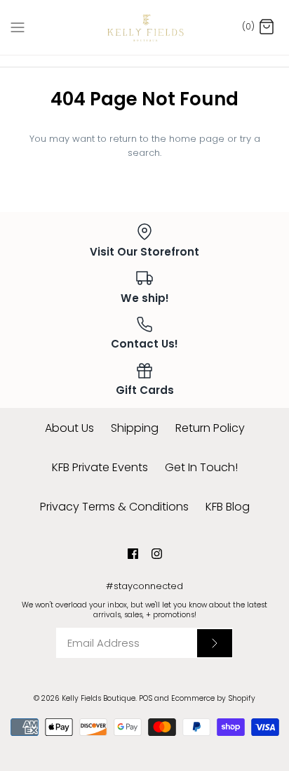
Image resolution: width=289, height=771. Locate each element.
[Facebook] (133, 553)
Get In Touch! (201, 467)
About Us (69, 428)
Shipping (135, 428)
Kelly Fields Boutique (98, 698)
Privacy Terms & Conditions (114, 507)
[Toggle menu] (17, 26)
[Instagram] (157, 553)
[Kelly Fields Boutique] (145, 27)
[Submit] (214, 643)
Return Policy (210, 428)
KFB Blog (228, 507)
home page (196, 138)
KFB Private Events (100, 467)
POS (145, 698)
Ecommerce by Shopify (213, 698)
